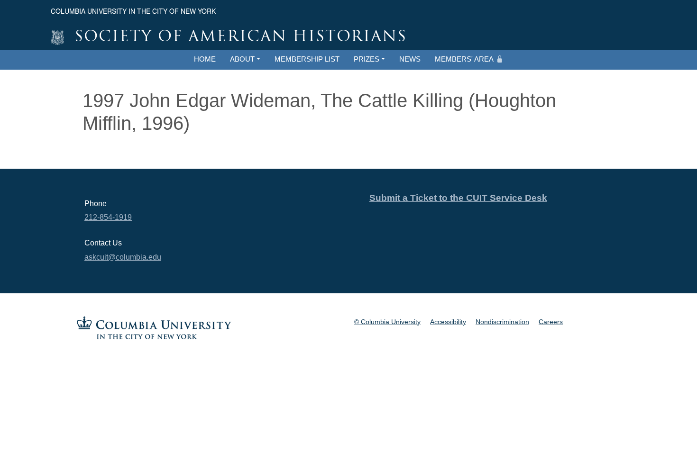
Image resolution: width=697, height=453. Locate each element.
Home (205, 59)
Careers (551, 322)
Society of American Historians (240, 37)
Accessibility (448, 322)
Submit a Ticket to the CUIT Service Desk (458, 198)
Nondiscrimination (502, 322)
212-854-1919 (108, 217)
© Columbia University (387, 322)
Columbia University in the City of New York (133, 11)
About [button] (242, 59)
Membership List (307, 59)
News (410, 59)
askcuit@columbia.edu (122, 257)
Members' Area (464, 59)
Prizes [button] (366, 59)
